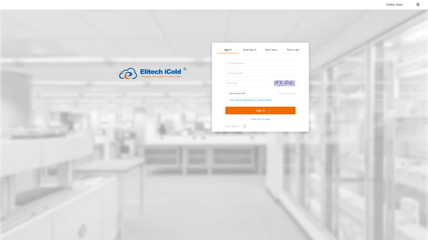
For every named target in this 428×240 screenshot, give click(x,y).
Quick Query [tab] (271, 49)
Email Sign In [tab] (249, 49)
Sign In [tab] (227, 49)
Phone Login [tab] (293, 49)
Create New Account (260, 119)
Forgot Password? (287, 93)
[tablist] (260, 49)
